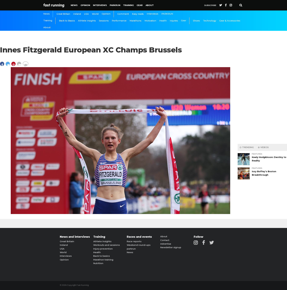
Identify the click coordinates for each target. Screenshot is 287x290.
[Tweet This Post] (8, 65)
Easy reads (138, 14)
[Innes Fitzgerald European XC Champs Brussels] (120, 213)
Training (128, 5)
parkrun (131, 249)
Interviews (100, 5)
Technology (209, 20)
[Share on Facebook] (3, 65)
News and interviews (75, 236)
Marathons (135, 20)
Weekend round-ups (138, 245)
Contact (164, 240)
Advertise (165, 244)
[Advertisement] (262, 94)
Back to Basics (67, 20)
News (74, 5)
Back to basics (101, 256)
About (150, 5)
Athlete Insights (87, 20)
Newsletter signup (170, 247)
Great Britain (63, 14)
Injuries (174, 20)
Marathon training (103, 260)
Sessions (104, 20)
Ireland (77, 14)
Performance (119, 20)
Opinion (85, 5)
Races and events (139, 236)
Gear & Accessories (229, 20)
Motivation (150, 20)
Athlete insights (102, 241)
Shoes (196, 20)
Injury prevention (103, 249)
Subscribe (210, 5)
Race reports (134, 241)
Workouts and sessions (106, 245)
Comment (123, 14)
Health (163, 20)
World (95, 14)
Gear (140, 5)
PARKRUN (115, 5)
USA (86, 14)
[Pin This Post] (14, 65)
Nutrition (98, 263)
